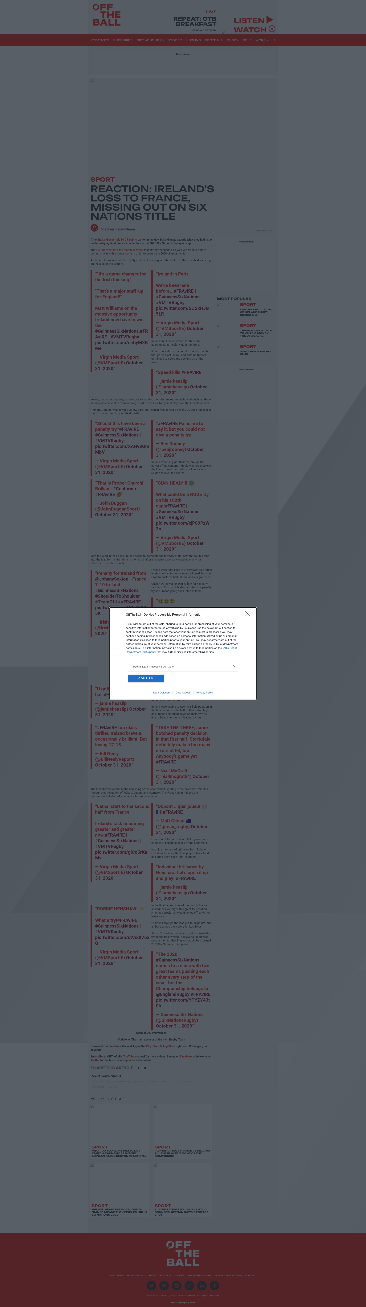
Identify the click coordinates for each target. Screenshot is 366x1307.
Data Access (183, 692)
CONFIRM (146, 678)
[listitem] (183, 667)
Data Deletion (161, 692)
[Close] (249, 614)
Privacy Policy (204, 692)
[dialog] (183, 653)
